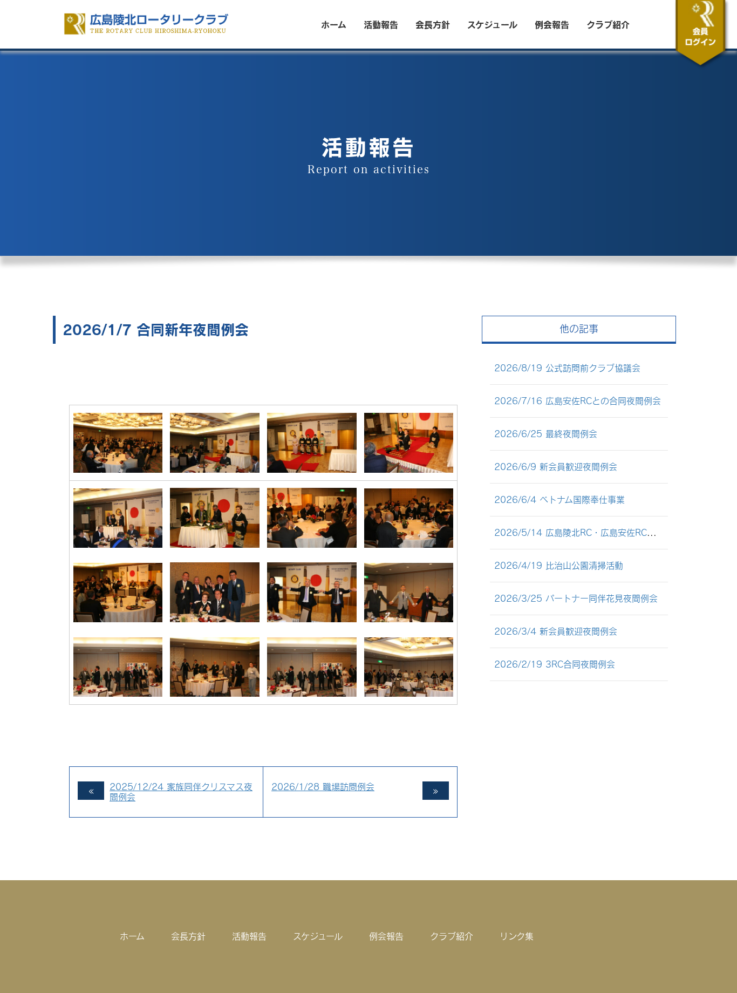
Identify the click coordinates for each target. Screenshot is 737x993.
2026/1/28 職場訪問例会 (322, 786)
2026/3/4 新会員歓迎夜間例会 (555, 631)
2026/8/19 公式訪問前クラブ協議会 (567, 368)
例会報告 (552, 24)
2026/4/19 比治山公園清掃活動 (558, 565)
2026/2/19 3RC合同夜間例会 (554, 664)
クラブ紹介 (608, 24)
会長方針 (432, 24)
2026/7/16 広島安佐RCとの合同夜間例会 (577, 401)
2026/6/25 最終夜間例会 (545, 434)
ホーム (333, 24)
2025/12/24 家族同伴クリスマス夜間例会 (181, 791)
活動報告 (381, 24)
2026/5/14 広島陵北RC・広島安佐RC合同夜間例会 (596, 532)
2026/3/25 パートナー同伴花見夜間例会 (576, 598)
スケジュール (492, 24)
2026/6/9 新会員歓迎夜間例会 (555, 466)
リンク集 (517, 936)
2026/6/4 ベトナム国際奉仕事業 (559, 499)
